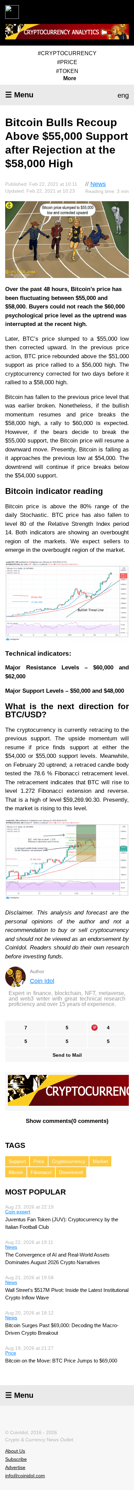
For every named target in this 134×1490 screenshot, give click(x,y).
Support (17, 1161)
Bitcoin (16, 1172)
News (98, 184)
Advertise (15, 1467)
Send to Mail (67, 1055)
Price (38, 1161)
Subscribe (16, 1459)
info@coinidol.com (25, 1475)
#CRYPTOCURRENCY (67, 53)
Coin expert (17, 1211)
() (67, 1121)
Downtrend (71, 1172)
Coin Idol (42, 981)
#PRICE (67, 62)
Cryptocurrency (68, 1161)
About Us (15, 1451)
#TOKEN (67, 71)
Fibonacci (41, 1172)
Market (100, 1161)
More (69, 78)
